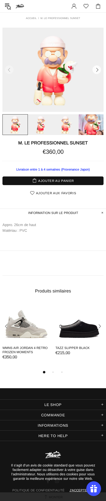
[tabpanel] (26, 336)
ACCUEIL (31, 18)
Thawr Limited (20, 6)
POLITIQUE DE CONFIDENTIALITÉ (38, 490)
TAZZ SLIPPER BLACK (72, 348)
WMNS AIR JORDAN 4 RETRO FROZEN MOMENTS (25, 350)
